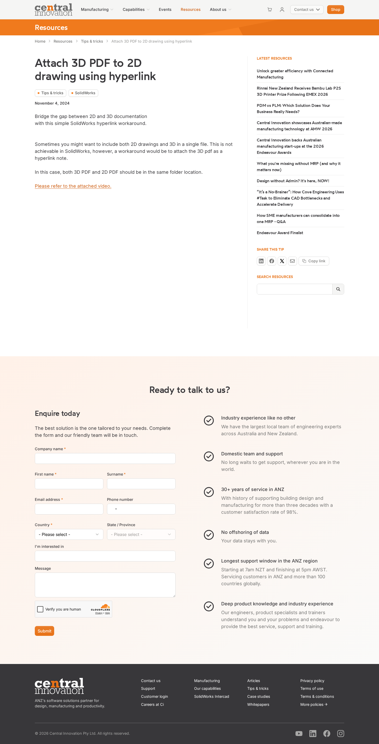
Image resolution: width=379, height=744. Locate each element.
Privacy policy (312, 680)
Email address (49, 499)
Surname (116, 474)
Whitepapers (258, 704)
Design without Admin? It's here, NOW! (293, 180)
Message (43, 568)
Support (148, 688)
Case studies (258, 696)
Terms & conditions (317, 696)
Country (43, 525)
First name (45, 474)
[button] (97, 10)
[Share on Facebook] (271, 261)
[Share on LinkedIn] (261, 261)
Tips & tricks (258, 688)
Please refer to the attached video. (73, 186)
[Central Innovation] (53, 9)
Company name (50, 449)
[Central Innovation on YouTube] (298, 733)
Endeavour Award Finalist (280, 232)
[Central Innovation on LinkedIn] (312, 733)
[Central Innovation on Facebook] (326, 733)
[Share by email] (292, 261)
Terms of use (311, 688)
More (312, 704)
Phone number (120, 499)
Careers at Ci (152, 704)
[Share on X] (282, 261)
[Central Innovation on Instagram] (340, 733)
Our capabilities (207, 688)
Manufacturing (207, 680)
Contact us (151, 680)
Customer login (154, 696)
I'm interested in (49, 546)
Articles (253, 680)
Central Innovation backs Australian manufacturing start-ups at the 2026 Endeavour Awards (290, 146)
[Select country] (113, 509)
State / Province (121, 525)
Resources (51, 27)
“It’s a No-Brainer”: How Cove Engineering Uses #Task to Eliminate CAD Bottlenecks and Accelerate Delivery (300, 198)
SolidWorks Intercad (211, 696)
